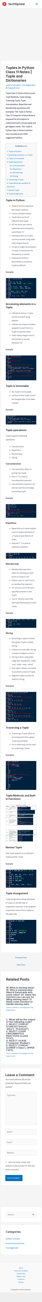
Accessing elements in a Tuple (20, 155)
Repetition (15, 169)
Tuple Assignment (15, 193)
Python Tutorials (13, 1238)
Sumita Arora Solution (15, 1243)
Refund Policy (21, 1276)
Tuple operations (14, 162)
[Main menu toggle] (37, 4)
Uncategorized (28, 85)
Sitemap (21, 1282)
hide (25, 146)
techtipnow (16, 4)
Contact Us (21, 1279)
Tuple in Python (14, 151)
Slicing (14, 176)
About (21, 1268)
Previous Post (21, 957)
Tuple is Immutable (15, 158)
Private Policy (21, 1274)
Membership (16, 172)
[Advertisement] (21, 30)
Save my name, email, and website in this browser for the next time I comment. (20, 1166)
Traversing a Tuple (15, 179)
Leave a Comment (13, 85)
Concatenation (17, 165)
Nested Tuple (13, 190)
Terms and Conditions (21, 1271)
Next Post (21, 964)
